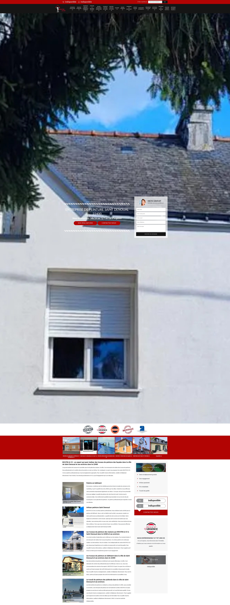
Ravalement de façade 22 (141, 8)
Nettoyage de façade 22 (154, 8)
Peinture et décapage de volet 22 (92, 8)
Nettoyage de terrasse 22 (161, 8)
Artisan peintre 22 (135, 8)
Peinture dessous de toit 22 (167, 8)
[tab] (115, 242)
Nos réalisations (85, 223)
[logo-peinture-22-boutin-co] (60, 8)
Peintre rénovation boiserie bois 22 (99, 8)
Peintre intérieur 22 (122, 8)
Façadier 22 (117, 8)
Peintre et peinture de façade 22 (105, 8)
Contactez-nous (109, 223)
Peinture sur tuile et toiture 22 (111, 8)
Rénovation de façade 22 (148, 8)
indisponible (70, 2)
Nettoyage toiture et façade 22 (173, 8)
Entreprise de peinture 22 (72, 8)
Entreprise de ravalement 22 (129, 8)
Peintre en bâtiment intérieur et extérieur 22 (85, 8)
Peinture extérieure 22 (79, 8)
